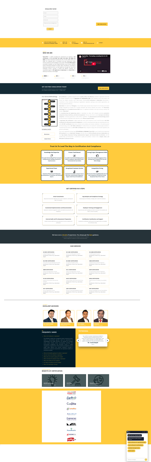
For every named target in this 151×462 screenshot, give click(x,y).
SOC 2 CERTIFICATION (71, 269)
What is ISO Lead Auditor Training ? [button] (51, 364)
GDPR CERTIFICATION (94, 269)
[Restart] (144, 432)
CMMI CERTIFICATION (94, 261)
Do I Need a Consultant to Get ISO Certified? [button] (52, 362)
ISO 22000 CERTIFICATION (95, 252)
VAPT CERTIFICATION (94, 288)
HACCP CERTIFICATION (71, 278)
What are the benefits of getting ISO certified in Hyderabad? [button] (55, 353)
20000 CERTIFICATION (48, 269)
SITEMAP (101, 42)
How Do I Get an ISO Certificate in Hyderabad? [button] (53, 355)
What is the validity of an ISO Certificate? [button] (52, 360)
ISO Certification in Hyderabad (82, 131)
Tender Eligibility (94, 383)
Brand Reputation (49, 383)
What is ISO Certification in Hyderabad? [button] (51, 336)
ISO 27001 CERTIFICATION (49, 261)
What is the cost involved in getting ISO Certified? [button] (53, 357)
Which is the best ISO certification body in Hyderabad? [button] (54, 358)
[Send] (146, 459)
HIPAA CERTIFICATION (94, 278)
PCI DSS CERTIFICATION (48, 278)
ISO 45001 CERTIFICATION (72, 261)
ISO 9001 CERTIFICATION (48, 252)
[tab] (58, 336)
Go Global (69, 383)
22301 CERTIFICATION (71, 288)
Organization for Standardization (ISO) (82, 98)
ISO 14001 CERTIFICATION (72, 252)
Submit (50, 29)
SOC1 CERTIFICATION (48, 288)
